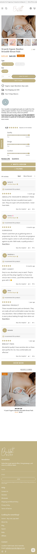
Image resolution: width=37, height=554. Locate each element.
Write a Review (23, 164)
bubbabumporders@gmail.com (15, 548)
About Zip (4, 522)
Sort (19, 176)
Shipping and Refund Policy (9, 502)
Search (3, 529)
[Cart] (34, 8)
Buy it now (18, 81)
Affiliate (3, 536)
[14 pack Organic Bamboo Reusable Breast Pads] (18, 389)
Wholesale (4, 498)
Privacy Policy (27, 482)
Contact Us (4, 491)
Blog (2, 525)
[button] (6, 8)
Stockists (4, 495)
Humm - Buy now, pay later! (10, 518)
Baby (3, 532)
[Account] (31, 8)
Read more (5, 119)
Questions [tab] (15, 159)
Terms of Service (6, 508)
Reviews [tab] (5, 159)
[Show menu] (2, 8)
